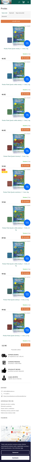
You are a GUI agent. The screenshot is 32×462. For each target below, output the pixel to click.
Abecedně (4, 16)
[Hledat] (19, 2)
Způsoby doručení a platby (8, 404)
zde (22, 448)
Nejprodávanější (20, 13)
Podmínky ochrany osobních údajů (10, 410)
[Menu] (28, 2)
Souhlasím (15, 458)
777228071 (6, 393)
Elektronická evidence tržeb (8, 413)
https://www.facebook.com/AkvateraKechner (14, 396)
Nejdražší (11, 13)
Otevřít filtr (16, 21)
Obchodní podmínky (6, 406)
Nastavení (15, 452)
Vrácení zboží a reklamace (7, 408)
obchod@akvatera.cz (8, 391)
